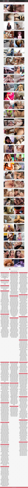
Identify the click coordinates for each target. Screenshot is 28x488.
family (22, 284)
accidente (2, 300)
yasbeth (23, 444)
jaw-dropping (6, 374)
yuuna (22, 455)
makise (2, 441)
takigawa (21, 369)
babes (1, 316)
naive (7, 449)
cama (11, 284)
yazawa (26, 444)
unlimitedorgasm (24, 390)
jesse (4, 381)
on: (6, 483)
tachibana (25, 364)
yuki (26, 450)
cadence (11, 277)
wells (23, 440)
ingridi (20, 360)
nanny (8, 455)
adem (7, 307)
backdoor (6, 327)
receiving (12, 403)
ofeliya (1, 471)
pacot (11, 364)
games (22, 300)
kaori (4, 391)
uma (23, 378)
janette (3, 368)
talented (22, 370)
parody (15, 380)
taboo (22, 364)
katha (7, 396)
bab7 (1, 315)
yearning (24, 445)
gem (26, 312)
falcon (24, 282)
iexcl (26, 343)
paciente (14, 363)
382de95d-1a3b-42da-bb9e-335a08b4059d (4, 276)
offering (2, 472)
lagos (5, 406)
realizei (16, 397)
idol (24, 343)
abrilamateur (3, 294)
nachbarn (8, 445)
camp (16, 290)
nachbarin (5, 445)
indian (24, 355)
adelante (5, 307)
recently (14, 403)
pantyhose (17, 374)
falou (23, 283)
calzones (17, 283)
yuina (25, 450)
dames (15, 299)
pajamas (12, 370)
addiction (2, 307)
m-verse (3, 423)
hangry (26, 332)
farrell (24, 290)
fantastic (26, 288)
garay (24, 306)
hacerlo (20, 320)
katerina (5, 396)
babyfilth (2, 322)
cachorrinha (14, 276)
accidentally (7, 299)
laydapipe (2, 419)
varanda (20, 406)
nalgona (4, 451)
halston (21, 326)
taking (23, 369)
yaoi (20, 444)
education (12, 327)
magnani (4, 434)
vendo (26, 413)
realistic (15, 396)
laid (7, 406)
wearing (25, 434)
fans (21, 288)
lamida (6, 407)
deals (16, 312)
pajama (16, 369)
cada (16, 276)
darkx (16, 306)
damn (16, 299)
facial (19, 277)
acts (4, 305)
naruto (4, 457)
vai (26, 400)
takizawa (25, 369)
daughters (11, 310)
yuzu (26, 455)
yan (24, 443)
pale (16, 370)
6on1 (3, 289)
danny (10, 305)
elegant (11, 334)
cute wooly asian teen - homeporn (17, 258)
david (13, 310)
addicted (7, 306)
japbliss (7, 370)
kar (6, 391)
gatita (20, 310)
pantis (10, 374)
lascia (5, 413)
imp (24, 349)
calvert (12, 283)
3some (5, 277)
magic (2, 434)
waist (24, 421)
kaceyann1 (5, 384)
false (25, 283)
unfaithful (25, 384)
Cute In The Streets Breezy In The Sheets (8, 258)
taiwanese (21, 368)
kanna (4, 390)
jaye (5, 375)
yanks (26, 443)
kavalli (4, 398)
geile (23, 312)
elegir (12, 334)
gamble (21, 299)
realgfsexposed (11, 396)
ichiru (26, 342)
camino (16, 289)
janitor (7, 368)
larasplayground (2, 412)
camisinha (12, 290)
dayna (11, 312)
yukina (20, 451)
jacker (3, 363)
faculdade (23, 278)
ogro (8, 473)
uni (23, 385)
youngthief (23, 449)
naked (4, 450)
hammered (25, 326)
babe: (7, 315)
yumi (26, 451)
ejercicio (15, 332)
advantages (7, 311)
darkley (14, 306)
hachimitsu (26, 320)
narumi (2, 457)
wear (23, 434)
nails (3, 449)
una (26, 378)
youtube (20, 450)
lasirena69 (7, 413)
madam (7, 428)
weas (22, 435)
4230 (6, 281)
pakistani (14, 370)
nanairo (1, 455)
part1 (16, 381)
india (22, 355)
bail (5, 333)
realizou (12, 398)
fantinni (24, 289)
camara (13, 284)
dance (16, 300)
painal (12, 368)
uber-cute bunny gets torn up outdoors (18, 56)
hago (24, 321)
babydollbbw (5, 321)
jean (4, 376)
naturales (2, 462)
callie (17, 282)
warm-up (22, 428)
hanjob (22, 333)
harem (26, 338)
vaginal (22, 400)
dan (13, 300)
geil (21, 312)
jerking (5, 380)
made (6, 429)
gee (20, 311)
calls (10, 283)
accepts (2, 299)
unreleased (21, 391)
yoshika (20, 449)
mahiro (6, 435)
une (20, 384)
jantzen (4, 369)
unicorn (25, 385)
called (15, 282)
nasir (7, 457)
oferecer (4, 471)
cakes (11, 278)
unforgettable (21, 385)
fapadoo (21, 290)
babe (5, 315)
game (23, 299)
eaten (11, 321)
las (3, 413)
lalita (4, 407)
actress (2, 305)
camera (11, 288)
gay (24, 310)
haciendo (20, 321)
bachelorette (3, 327)
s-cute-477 (14, 407)
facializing (25, 277)
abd (5, 293)
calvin (14, 283)
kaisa (6, 385)
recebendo (12, 402)
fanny (20, 288)
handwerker (23, 332)
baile (2, 334)
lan (8, 407)
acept (7, 300)
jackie (5, 363)
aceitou (6, 300)
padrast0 (16, 364)
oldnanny (7, 478)
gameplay (25, 299)
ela (16, 332)
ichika (21, 342)
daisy (14, 298)
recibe (16, 403)
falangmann (20, 282)
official (3, 473)
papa (13, 375)
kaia (4, 385)
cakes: (13, 278)
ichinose (24, 342)
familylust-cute (25, 284)
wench (25, 440)
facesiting (23, 276)
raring (12, 390)
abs (7, 294)
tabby (25, 363)
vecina (25, 407)
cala (14, 278)
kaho (1, 385)
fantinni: (26, 289)
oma (3, 483)
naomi (3, 456)
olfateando (4, 479)
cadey (13, 277)
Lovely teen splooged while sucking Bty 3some (8, 267)
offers (4, 472)
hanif (20, 333)
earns (12, 320)
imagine (22, 348)
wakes (22, 423)
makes (1, 440)
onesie (1, 484)
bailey (3, 334)
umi (25, 378)
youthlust (26, 449)
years (26, 445)
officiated (6, 473)
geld (24, 312)
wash (20, 429)
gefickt (24, 311)
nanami (4, 455)
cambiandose (16, 284)
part (11, 381)
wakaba (26, 422)
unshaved (24, 391)
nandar (6, 455)
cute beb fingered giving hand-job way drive (8, 56)
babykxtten (7, 322)
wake (20, 423)
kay (7, 398)
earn (11, 320)
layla (4, 419)
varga (22, 406)
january (6, 369)
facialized (22, 277)
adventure (2, 312)
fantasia (24, 288)
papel (17, 375)
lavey (3, 418)
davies (15, 310)
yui (23, 450)
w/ (20, 421)
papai (15, 375)
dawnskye (11, 311)
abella (7, 293)
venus (24, 418)
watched (25, 429)
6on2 (5, 289)
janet (1, 368)
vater (26, 406)
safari (11, 413)
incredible (26, 354)
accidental (4, 299)
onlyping (8, 484)
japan (2, 370)
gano (22, 304)
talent (20, 370)
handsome (21, 332)
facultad (25, 278)
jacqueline (2, 364)
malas (7, 441)
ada (7, 305)
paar (12, 363)
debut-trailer (14, 316)
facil (26, 277)
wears (20, 435)
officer (7, 472)
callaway (11, 282)
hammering (20, 327)
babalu (3, 315)
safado (16, 412)
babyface (7, 321)
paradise (17, 376)
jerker (2, 380)
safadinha (14, 412)
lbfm (7, 419)
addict (4, 306)
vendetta (24, 413)
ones (8, 483)
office (5, 472)
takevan (25, 368)
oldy (1, 479)
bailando (7, 333)
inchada (20, 354)
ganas (24, 300)
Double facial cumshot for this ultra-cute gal (18, 267)
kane (2, 390)
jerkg (3, 380)
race (17, 384)
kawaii (6, 398)
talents (24, 370)
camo (14, 290)
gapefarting (23, 305)
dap (14, 305)
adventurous (5, 312)
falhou (21, 283)
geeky (22, 311)
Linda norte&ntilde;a (6, 21)
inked (25, 360)
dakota (16, 298)
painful (14, 368)
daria (12, 306)
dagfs (11, 298)
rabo (13, 384)
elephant (17, 334)
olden (5, 477)
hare (24, 338)
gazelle (26, 310)
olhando (8, 479)
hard (20, 334)
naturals (4, 462)
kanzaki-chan (2, 391)
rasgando (16, 390)
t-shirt (20, 363)
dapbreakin (17, 305)
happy (26, 333)
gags (20, 298)
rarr (14, 390)
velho (22, 412)
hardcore (25, 334)
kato (4, 397)
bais (5, 334)
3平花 (4, 278)
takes (23, 368)
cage (15, 277)
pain (10, 368)
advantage (5, 311)
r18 (10, 384)
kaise (8, 385)
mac (4, 423)
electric (17, 333)
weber (26, 435)
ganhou (20, 304)
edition (15, 326)
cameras (16, 288)
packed (16, 363)
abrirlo (5, 294)
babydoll (2, 321)
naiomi (5, 449)
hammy (23, 327)
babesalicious (4, 316)
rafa (15, 385)
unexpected (23, 384)
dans (12, 305)
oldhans (2, 478)
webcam (24, 435)
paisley (13, 369)
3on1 (3, 277)
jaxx (8, 374)
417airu (1, 281)
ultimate (20, 378)
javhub (3, 374)
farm (22, 290)
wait (25, 421)
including (23, 354)
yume (24, 451)
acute (5, 305)
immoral (22, 349)
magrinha (2, 435)
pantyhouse (11, 375)
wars (24, 428)
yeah (20, 445)
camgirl (12, 289)
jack (1, 363)
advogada (8, 312)
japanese (4, 370)
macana (6, 423)
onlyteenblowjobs (3, 485)
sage (16, 413)
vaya (20, 407)
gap (24, 304)
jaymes (7, 375)
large (5, 412)
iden (23, 343)
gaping (22, 306)
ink (24, 360)
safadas (11, 412)
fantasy (20, 289)
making (7, 440)
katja (3, 397)
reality (17, 396)
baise (7, 334)
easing (15, 320)
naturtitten (6, 463)
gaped (20, 305)
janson (1, 369)
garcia (26, 306)
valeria (25, 401)
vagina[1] (20, 400)
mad (5, 428)
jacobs (7, 363)
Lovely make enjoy (16, 30)
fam (20, 284)
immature (25, 348)
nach (2, 445)
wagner (22, 421)
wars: (26, 428)
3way (7, 277)
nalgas (1, 451)
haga (22, 321)
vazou (22, 407)
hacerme (23, 320)
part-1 (12, 381)
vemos (20, 413)
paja (14, 369)
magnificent (7, 434)
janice (5, 368)
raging (17, 385)
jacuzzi (4, 364)
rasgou (11, 391)
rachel (10, 385)
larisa (7, 412)
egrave (14, 327)
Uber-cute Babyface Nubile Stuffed (17, 109)
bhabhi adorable (5, 100)
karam (8, 391)
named (8, 451)
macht (1, 428)
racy (12, 385)
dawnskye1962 (14, 311)
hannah (24, 333)
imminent (20, 349)
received (14, 402)
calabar (16, 278)
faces (20, 276)
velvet (24, 412)
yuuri (24, 455)
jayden (3, 375)
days (13, 312)
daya (17, 311)
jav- (1, 374)
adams (2, 306)
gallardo (24, 298)
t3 (24, 363)
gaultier (22, 310)
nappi (7, 456)
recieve (14, 404)
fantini (22, 289)
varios (24, 406)
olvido (1, 483)
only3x (5, 484)
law (5, 418)
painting (17, 368)
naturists (3, 463)
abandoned (3, 293)
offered (7, 471)
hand (26, 327)
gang (26, 300)
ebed (16, 321)
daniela (11, 304)
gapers (25, 305)
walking (26, 423)
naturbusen (7, 462)
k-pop (1, 384)
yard (21, 444)
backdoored (3, 328)
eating (13, 321)
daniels (17, 304)
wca (20, 434)
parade (14, 376)
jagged (8, 364)
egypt (16, 327)
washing (23, 429)
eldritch (11, 333)
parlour (13, 380)
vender (22, 413)
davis (17, 310)
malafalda (5, 441)
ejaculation (12, 332)
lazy (6, 419)
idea (21, 343)
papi (10, 376)
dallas (11, 299)
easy (16, 320)
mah (4, 435)
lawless (7, 418)
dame (13, 299)
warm (20, 428)
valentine (23, 401)
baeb (3, 333)
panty (14, 374)
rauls (14, 391)
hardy (22, 338)
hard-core (23, 334)
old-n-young (3, 477)
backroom (6, 328)
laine (1, 407)
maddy (4, 429)
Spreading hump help (6, 109)
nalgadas (7, 450)
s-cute (11, 407)
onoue (6, 485)
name (5, 451)
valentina (21, 401)
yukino (22, 451)
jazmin (1, 376)
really (14, 398)
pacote (13, 364)
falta (26, 283)
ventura (22, 418)
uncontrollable (25, 379)
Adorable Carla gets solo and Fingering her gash (19, 135)
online (3, 484)
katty (6, 397)
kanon (6, 390)
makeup (4, 440)
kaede (7, 384)
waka (24, 422)
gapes (20, 306)
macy (3, 428)
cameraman (14, 288)
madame (2, 429)
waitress (22, 422)
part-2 (14, 381)
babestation (7, 316)
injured (22, 360)
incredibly (20, 355)
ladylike (4, 406)
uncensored (22, 379)
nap (5, 456)
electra (14, 333)
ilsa (20, 348)
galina (22, 298)
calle (13, 282)
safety (13, 413)
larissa (1, 413)
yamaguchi (22, 443)
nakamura (2, 450)
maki (5, 440)
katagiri (2, 396)
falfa (19, 283)
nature (1, 463)
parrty (17, 380)
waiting (20, 422)
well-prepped (21, 440)
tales (26, 370)
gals (26, 298)
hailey (26, 321)
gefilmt (26, 311)
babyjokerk (5, 322)
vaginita (25, 400)
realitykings (12, 397)
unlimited (21, 390)
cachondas (12, 276)
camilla (14, 289)
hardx (20, 338)
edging (11, 326)
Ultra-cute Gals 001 (16, 144)
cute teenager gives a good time (17, 100)
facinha (20, 278)
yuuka (20, 455)
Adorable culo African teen (6, 135)
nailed (2, 449)
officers (1, 473)
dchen (15, 312)
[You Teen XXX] (6, 1)
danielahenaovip (14, 304)
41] (3, 281)
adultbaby (2, 311)
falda (26, 282)
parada (12, 376)
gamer (20, 300)
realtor (16, 398)
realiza (14, 397)
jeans (6, 376)
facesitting (25, 276)
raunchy (17, 391)
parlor (10, 380)
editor (16, 326)
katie (1, 397)
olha (5, 479)
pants (12, 374)
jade (6, 364)
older (7, 477)
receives (16, 402)
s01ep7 (16, 407)
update (26, 391)
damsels (11, 300)
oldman (4, 478)
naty (8, 463)
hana (24, 327)
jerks (7, 380)
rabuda (15, 384)
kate (3, 396)
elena (14, 334)
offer (5, 471)
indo (26, 355)
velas (20, 412)
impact (26, 349)
